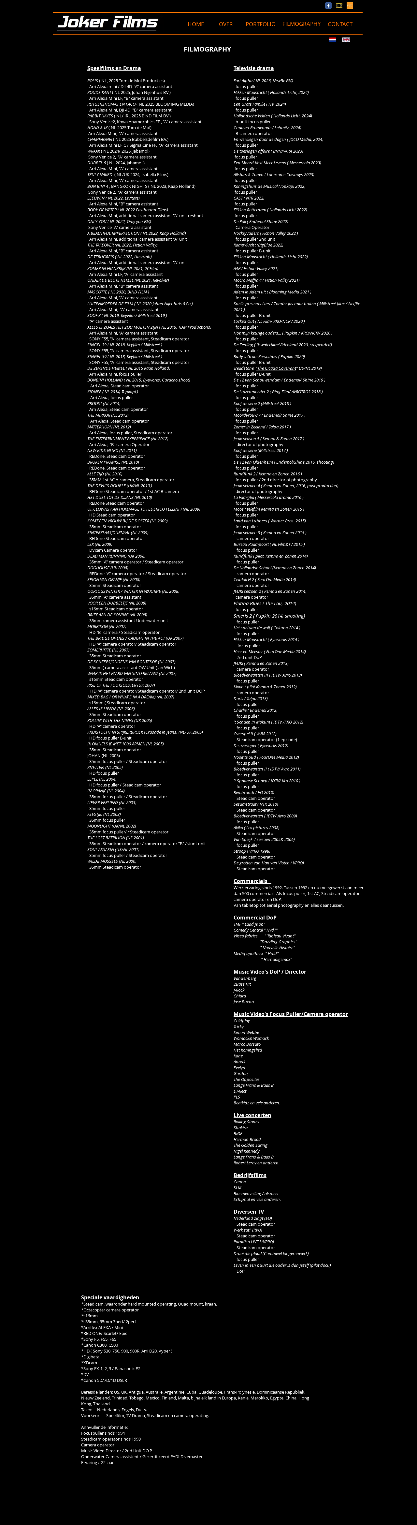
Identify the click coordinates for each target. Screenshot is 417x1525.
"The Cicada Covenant (276, 368)
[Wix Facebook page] (328, 5)
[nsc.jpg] (350, 5)
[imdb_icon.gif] (339, 5)
